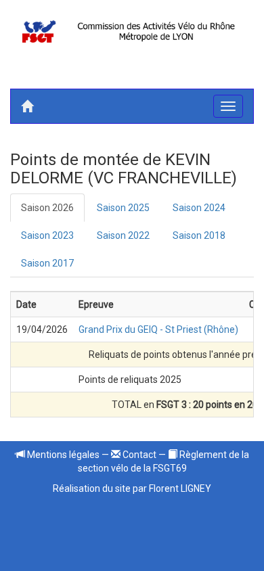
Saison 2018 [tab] (199, 235)
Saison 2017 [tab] (47, 263)
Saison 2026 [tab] (47, 207)
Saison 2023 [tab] (47, 235)
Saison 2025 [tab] (123, 207)
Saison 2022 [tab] (123, 235)
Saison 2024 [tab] (199, 207)
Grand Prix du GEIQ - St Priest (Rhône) (158, 329)
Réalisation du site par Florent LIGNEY (132, 488)
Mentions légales (62, 454)
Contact (138, 454)
